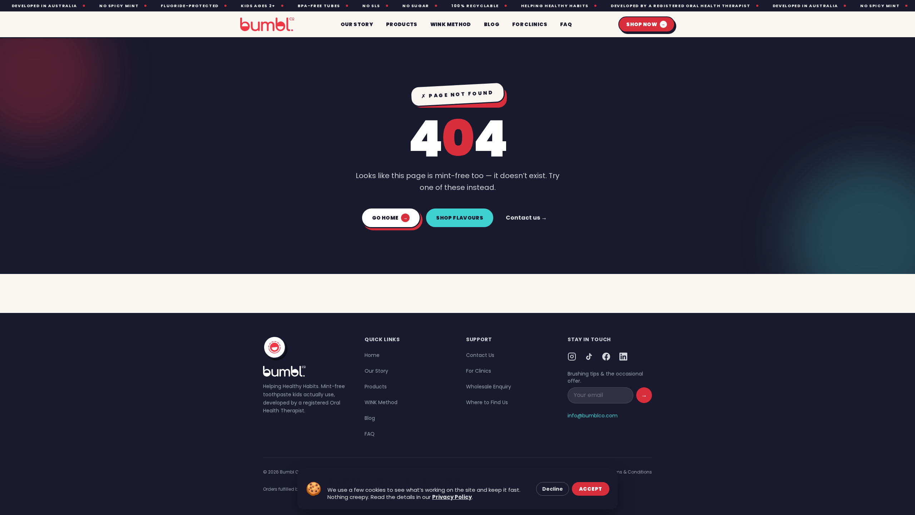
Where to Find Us (487, 402)
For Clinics (478, 370)
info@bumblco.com (593, 415)
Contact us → (526, 218)
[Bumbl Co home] (267, 24)
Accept (590, 488)
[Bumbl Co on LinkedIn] (623, 356)
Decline (552, 488)
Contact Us (480, 355)
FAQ (370, 433)
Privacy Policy (452, 497)
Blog (370, 418)
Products (376, 386)
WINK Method (381, 402)
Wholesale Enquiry (488, 386)
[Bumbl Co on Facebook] (606, 356)
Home (372, 355)
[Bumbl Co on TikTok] (589, 356)
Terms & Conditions (630, 472)
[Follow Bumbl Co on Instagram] (572, 356)
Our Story (376, 370)
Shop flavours (459, 217)
